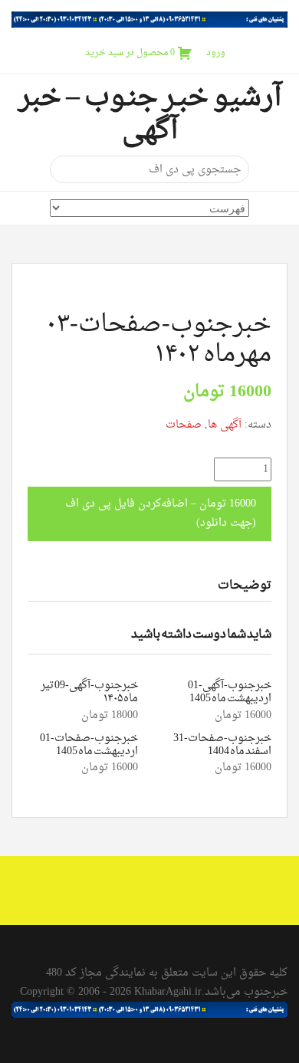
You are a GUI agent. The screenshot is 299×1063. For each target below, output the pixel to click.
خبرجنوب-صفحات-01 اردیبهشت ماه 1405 (89, 745)
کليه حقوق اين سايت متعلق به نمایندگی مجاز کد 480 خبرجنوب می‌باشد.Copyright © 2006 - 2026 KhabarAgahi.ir (154, 982)
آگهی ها (225, 425)
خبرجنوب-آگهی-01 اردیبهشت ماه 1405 (229, 692)
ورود (215, 52)
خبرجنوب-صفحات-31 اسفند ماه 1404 (222, 745)
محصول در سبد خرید (130, 52)
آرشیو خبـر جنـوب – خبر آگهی (149, 114)
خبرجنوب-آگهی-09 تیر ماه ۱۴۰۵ (89, 692)
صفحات (184, 425)
